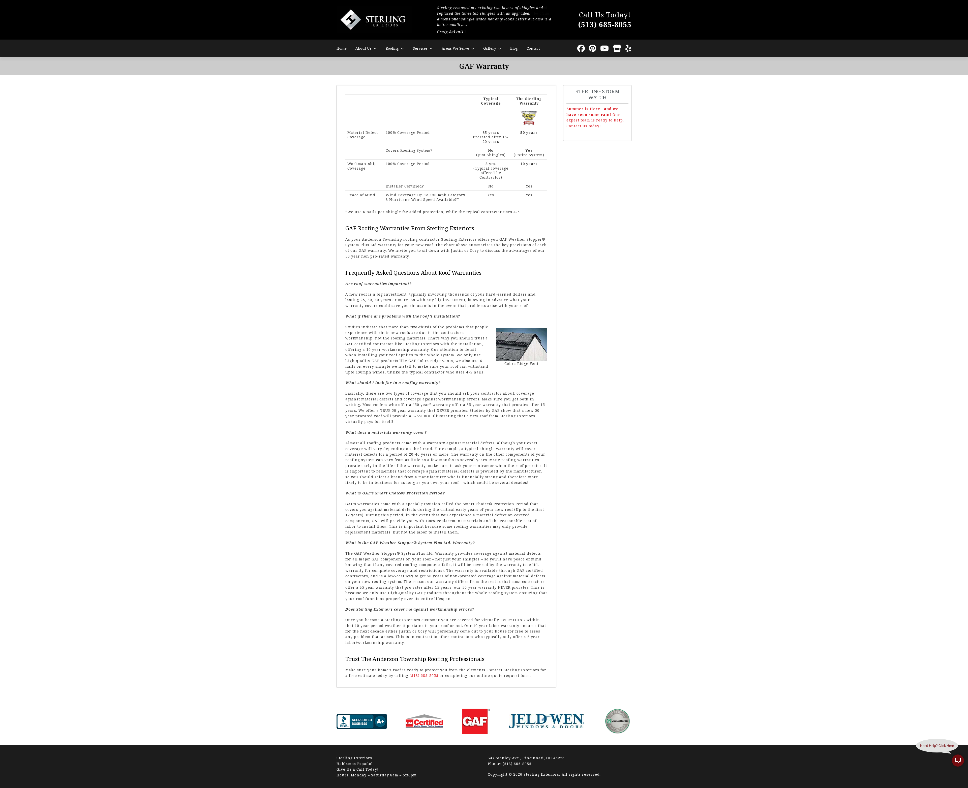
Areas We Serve (455, 48)
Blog (514, 48)
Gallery (489, 48)
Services (420, 48)
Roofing (392, 48)
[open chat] (958, 760)
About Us (363, 48)
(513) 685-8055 (604, 24)
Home (342, 48)
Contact (533, 48)
